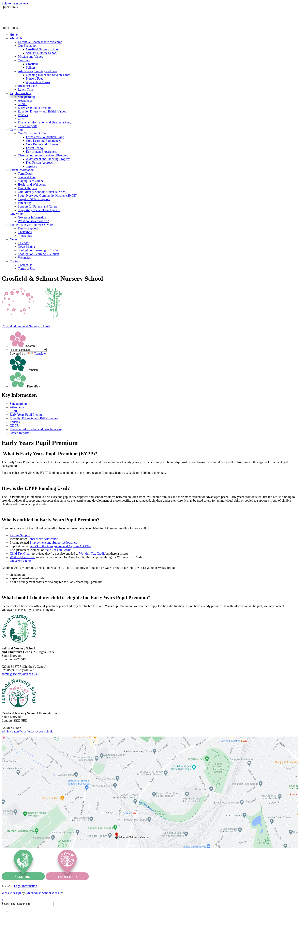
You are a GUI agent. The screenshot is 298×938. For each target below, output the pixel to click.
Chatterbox (25, 232)
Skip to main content (15, 3)
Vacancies (24, 257)
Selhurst (31, 67)
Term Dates (25, 173)
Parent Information (22, 170)
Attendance (25, 100)
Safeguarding (26, 96)
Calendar (23, 243)
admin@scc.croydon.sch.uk (19, 674)
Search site (8, 903)
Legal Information (25, 886)
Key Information (20, 93)
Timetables (25, 235)
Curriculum (17, 129)
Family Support (28, 228)
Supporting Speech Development (39, 210)
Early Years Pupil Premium (35, 107)
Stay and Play (26, 177)
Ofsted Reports (27, 126)
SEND (22, 104)
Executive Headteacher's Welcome (40, 42)
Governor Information (32, 217)
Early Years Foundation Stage (45, 137)
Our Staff (24, 60)
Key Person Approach (40, 162)
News (13, 239)
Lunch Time (25, 89)
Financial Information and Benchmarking (44, 122)
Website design (11, 893)
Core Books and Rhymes (42, 144)
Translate (40, 353)
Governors (16, 213)
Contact (15, 261)
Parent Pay (25, 202)
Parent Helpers (27, 188)
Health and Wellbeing (32, 184)
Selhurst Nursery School (41, 53)
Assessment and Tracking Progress (48, 159)
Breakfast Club (27, 86)
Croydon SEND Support (34, 199)
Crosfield (32, 64)
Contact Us (25, 265)
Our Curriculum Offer (32, 133)
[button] (19, 27)
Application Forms (38, 82)
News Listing (26, 246)
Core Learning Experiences (43, 140)
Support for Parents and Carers (37, 206)
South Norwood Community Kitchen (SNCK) (47, 195)
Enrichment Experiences (41, 151)
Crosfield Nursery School (42, 49)
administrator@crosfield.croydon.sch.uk (27, 731)
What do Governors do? (33, 221)
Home (14, 34)
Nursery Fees (34, 78)
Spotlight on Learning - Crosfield (39, 250)
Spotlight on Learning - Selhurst (38, 254)
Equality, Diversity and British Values (42, 111)
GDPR (22, 118)
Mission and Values (30, 56)
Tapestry (31, 166)
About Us (16, 38)
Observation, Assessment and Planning (43, 155)
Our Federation (27, 45)
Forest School (35, 148)
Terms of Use (26, 268)
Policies (23, 115)
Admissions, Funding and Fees (37, 71)
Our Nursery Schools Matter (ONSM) (42, 192)
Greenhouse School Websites (44, 893)
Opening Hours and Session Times (48, 75)
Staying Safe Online (31, 181)
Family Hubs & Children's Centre (31, 224)
